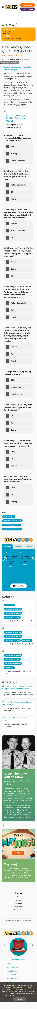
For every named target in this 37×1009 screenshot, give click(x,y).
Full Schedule (27, 5)
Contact (18, 900)
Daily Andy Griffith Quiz (12, 520)
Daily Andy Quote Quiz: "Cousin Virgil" (17, 621)
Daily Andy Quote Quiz (11, 525)
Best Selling (12, 971)
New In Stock (12, 975)
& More (10, 982)
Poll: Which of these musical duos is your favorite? (17, 709)
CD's (8, 967)
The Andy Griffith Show (12, 529)
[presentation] (4, 559)
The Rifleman (15, 38)
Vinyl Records (12, 964)
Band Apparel (12, 978)
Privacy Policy (18, 906)
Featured (7, 546)
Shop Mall (19, 586)
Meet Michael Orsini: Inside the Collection (15, 725)
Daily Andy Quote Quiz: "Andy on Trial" (18, 644)
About (18, 897)
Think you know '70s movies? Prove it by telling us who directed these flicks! (18, 694)
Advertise (18, 903)
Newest (29, 546)
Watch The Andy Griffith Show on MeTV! (15, 118)
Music (18, 959)
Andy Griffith (8, 516)
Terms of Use (18, 910)
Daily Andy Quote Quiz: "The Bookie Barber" (17, 672)
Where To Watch (27, 9)
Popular (18, 546)
